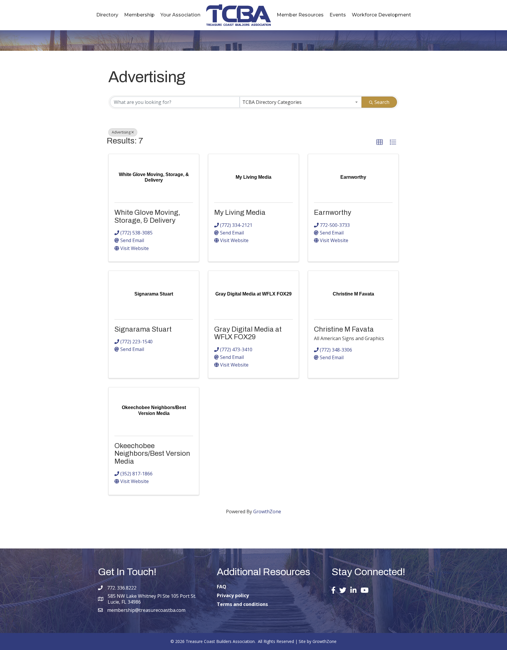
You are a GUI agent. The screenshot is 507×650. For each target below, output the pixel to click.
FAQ (221, 586)
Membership (139, 15)
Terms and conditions (242, 604)
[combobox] (301, 102)
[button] (380, 142)
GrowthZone (267, 511)
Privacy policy (233, 595)
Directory (107, 15)
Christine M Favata (344, 329)
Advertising (121, 132)
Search (381, 102)
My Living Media (240, 212)
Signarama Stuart (143, 329)
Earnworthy (332, 212)
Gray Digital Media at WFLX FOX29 (248, 333)
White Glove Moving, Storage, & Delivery (147, 216)
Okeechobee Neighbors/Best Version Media (152, 453)
